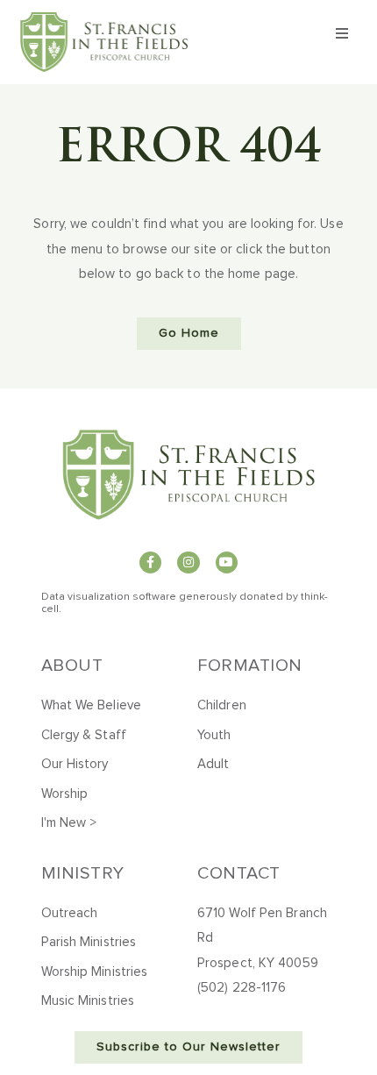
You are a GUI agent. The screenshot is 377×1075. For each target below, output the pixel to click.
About (72, 665)
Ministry (82, 873)
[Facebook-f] (150, 562)
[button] (343, 33)
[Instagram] (188, 562)
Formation (249, 665)
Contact (239, 873)
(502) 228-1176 (241, 987)
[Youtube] (227, 562)
